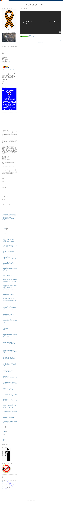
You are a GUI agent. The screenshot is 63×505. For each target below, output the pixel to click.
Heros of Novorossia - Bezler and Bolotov (8, 407)
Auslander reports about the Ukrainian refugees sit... (10, 421)
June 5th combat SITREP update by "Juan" (9, 408)
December (5, 227)
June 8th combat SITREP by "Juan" (8, 396)
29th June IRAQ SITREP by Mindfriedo (8, 244)
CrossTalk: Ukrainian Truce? (7, 315)
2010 (3, 436)
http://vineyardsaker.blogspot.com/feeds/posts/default (9, 124)
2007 (3, 440)
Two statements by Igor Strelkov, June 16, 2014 (9, 357)
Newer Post (21, 40)
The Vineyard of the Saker (31, 4)
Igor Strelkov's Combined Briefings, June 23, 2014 (10, 293)
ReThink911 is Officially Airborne (6, 217)
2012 (3, 434)
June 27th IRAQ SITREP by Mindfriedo (8, 256)
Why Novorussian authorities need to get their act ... (10, 309)
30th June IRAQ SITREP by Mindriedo (8, 241)
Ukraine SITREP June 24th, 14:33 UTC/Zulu (9, 275)
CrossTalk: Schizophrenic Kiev (7, 388)
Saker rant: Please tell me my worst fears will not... (10, 394)
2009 (3, 438)
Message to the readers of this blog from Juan (9, 358)
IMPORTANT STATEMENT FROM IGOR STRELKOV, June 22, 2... (8, 299)
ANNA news (32, 36)
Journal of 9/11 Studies (5, 210)
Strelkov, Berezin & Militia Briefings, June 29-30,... (10, 242)
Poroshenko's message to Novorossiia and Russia (9, 398)
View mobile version (40, 42)
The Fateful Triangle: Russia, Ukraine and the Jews (10, 377)
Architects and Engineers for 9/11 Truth (7, 207)
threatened (39, 501)
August (5, 232)
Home (40, 40)
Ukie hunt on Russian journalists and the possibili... (10, 333)
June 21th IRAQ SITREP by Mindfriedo (8, 314)
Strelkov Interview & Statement (7, 250)
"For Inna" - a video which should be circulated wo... (10, 387)
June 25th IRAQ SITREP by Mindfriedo (8, 272)
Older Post (60, 40)
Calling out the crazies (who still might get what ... (10, 410)
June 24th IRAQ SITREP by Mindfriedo (8, 289)
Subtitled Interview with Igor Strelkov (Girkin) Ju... (10, 389)
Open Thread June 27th (6, 257)
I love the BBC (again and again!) (7, 418)
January (5, 431)
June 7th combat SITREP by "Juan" (8, 399)
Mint (2, 482)
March (4, 428)
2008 (3, 439)
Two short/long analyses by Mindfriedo (8, 251)
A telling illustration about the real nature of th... (9, 258)
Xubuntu (3, 483)
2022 (3, 223)
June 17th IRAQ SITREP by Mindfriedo (8, 350)
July (4, 233)
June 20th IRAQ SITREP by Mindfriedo (8, 319)
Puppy (2, 485)
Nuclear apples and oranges (7, 341)
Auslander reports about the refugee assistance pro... (10, 320)
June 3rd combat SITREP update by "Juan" (9, 417)
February (5, 430)
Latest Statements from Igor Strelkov (8, 313)
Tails (2, 486)
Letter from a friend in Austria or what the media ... (10, 281)
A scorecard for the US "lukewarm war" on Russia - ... (10, 363)
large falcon (24, 501)
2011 (3, 435)
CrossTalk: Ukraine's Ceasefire (7, 274)
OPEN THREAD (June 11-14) (7, 371)
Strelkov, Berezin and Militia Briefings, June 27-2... (10, 245)
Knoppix (3, 484)
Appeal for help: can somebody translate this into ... (10, 382)
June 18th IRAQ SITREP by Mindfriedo (8, 342)
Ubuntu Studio (4, 487)
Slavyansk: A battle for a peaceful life (8, 395)
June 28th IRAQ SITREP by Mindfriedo (8, 248)
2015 (3, 224)
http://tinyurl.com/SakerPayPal (9, 69)
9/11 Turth (3, 206)
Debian (3, 481)
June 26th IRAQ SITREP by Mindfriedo (8, 263)
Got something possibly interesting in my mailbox (10, 262)
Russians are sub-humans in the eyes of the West (9, 416)
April (4, 427)
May (4, 426)
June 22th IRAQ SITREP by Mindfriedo (8, 306)
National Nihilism (5, 328)
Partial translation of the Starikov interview (9, 372)
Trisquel (3, 488)
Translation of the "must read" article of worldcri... (10, 422)
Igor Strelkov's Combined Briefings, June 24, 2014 (10, 282)
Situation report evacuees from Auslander (8, 238)
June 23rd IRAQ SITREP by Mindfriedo (8, 294)
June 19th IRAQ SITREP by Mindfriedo (8, 331)
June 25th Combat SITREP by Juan (8, 276)
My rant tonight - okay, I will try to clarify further (9, 393)
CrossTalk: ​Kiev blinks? (6, 376)
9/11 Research (4, 205)
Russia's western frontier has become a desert (9, 252)
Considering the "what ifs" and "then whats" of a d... (10, 411)
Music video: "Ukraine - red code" (7, 264)
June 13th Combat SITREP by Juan (8, 370)
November (5, 228)
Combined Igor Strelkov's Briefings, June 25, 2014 (10, 267)
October (5, 229)
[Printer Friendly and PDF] (24, 37)
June (4, 234)
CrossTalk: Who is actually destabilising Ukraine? (10, 400)
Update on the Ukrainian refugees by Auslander (9, 295)
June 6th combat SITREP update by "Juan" (9, 404)
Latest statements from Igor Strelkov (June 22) (9, 300)
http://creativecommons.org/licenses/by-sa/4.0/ (25, 497)
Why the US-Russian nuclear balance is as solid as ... (10, 383)
